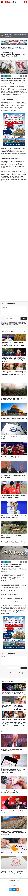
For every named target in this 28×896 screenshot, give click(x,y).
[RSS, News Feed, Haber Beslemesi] (17, 889)
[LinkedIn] (6, 76)
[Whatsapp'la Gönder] (8, 76)
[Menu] (25, 2)
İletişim (14, 884)
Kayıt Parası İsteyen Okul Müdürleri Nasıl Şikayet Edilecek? (16, 35)
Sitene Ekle (13, 885)
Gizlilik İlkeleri (20, 884)
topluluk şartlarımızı (11, 322)
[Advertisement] (14, 19)
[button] (21, 76)
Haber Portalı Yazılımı (7, 894)
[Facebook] (2, 76)
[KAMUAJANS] (8, 2)
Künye (10, 884)
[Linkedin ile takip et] (14, 889)
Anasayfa (5, 47)
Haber (9, 47)
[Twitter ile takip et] (10, 889)
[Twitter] (4, 76)
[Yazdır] (10, 76)
